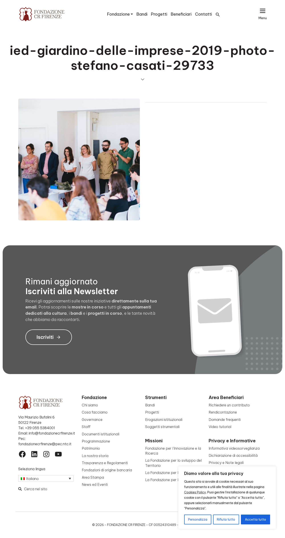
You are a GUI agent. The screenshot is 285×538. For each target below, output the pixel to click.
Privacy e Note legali (226, 462)
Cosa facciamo (95, 412)
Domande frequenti (225, 419)
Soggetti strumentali (162, 426)
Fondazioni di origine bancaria (107, 470)
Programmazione (96, 441)
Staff (86, 426)
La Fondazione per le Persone (170, 480)
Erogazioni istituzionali (163, 419)
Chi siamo (90, 405)
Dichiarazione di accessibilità (233, 455)
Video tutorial (220, 426)
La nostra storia (95, 455)
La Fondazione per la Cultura (169, 472)
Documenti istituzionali (100, 434)
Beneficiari (181, 14)
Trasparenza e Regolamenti (105, 463)
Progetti (159, 14)
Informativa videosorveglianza (234, 448)
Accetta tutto (255, 519)
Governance (92, 419)
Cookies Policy (195, 492)
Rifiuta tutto (226, 519)
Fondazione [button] (118, 14)
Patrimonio (91, 448)
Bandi (141, 14)
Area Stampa (93, 477)
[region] (227, 497)
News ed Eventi (95, 484)
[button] (218, 14)
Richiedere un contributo (229, 405)
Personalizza (197, 519)
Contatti (203, 14)
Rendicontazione (223, 412)
